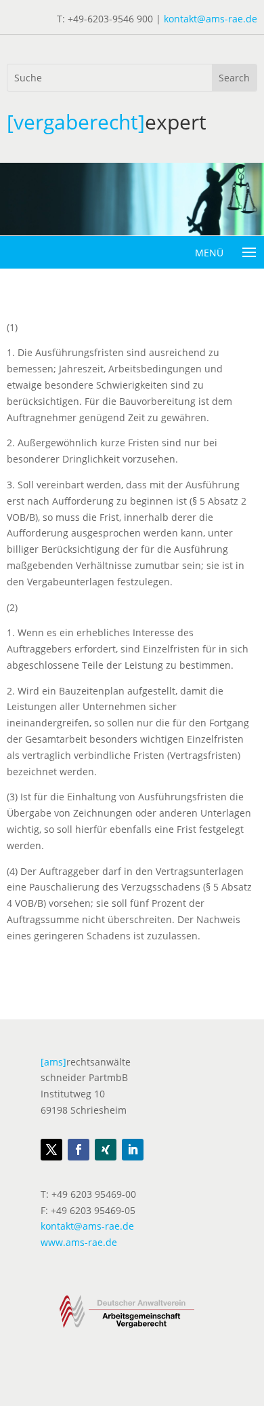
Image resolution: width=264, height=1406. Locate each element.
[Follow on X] (51, 1149)
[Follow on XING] (105, 1149)
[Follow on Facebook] (78, 1149)
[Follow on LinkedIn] (133, 1149)
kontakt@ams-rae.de (210, 18)
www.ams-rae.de (79, 1242)
